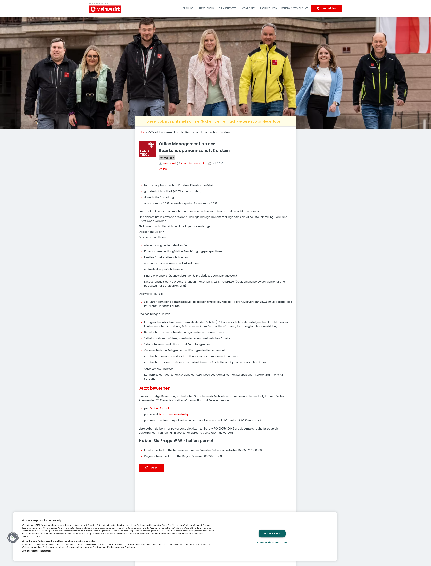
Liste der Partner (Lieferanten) (36, 550)
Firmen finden (206, 8)
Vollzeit (164, 169)
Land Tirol (169, 163)
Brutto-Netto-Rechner (294, 8)
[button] (13, 537)
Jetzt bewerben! (155, 388)
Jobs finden (187, 8)
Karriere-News (268, 8)
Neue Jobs (271, 121)
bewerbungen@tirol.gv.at (176, 414)
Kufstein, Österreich (194, 163)
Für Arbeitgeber (227, 8)
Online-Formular (161, 408)
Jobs (141, 132)
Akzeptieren (272, 533)
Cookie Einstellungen (272, 542)
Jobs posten (248, 8)
